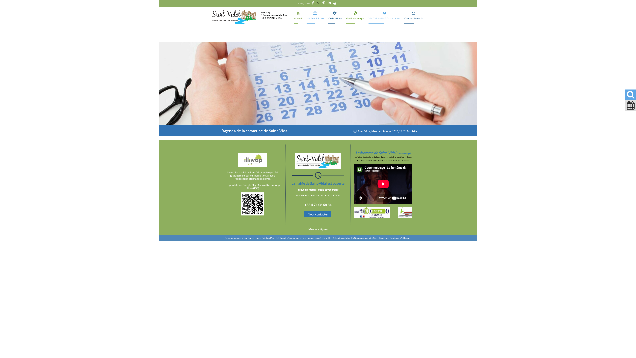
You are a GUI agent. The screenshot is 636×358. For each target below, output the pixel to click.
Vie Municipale (315, 18)
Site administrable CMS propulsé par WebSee (355, 238)
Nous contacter (318, 214)
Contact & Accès (413, 18)
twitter (318, 3)
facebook (312, 3)
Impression (334, 3)
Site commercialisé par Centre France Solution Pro (249, 238)
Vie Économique (355, 18)
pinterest (323, 3)
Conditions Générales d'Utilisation (395, 238)
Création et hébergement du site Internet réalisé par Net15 (303, 238)
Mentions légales (318, 229)
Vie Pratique (335, 18)
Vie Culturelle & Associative (384, 18)
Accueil (298, 18)
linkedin (329, 3)
